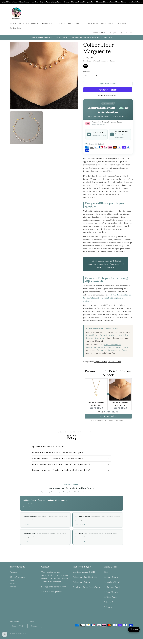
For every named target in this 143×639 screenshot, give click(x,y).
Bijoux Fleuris (100, 361)
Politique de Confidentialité (85, 577)
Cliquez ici (57, 591)
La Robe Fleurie (111, 592)
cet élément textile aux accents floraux (111, 350)
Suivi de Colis (110, 602)
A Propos (108, 607)
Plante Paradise (21, 634)
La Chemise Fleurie (112, 587)
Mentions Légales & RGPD (84, 572)
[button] (23, 23)
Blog (106, 572)
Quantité (86, 71)
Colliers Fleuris (114, 361)
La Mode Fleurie (111, 577)
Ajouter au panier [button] (108, 416)
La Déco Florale (111, 597)
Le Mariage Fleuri (112, 582)
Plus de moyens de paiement (108, 95)
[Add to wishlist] (85, 66)
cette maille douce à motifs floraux (112, 347)
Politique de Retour (81, 582)
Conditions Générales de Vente (86, 587)
